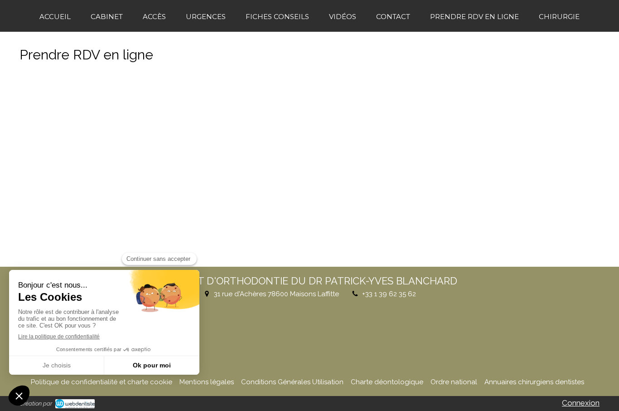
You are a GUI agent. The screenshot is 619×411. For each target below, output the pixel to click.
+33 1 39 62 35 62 (389, 294)
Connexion (581, 402)
